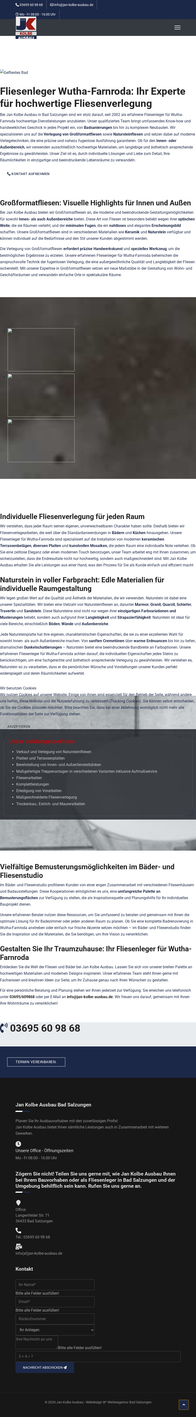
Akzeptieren (18, 726)
